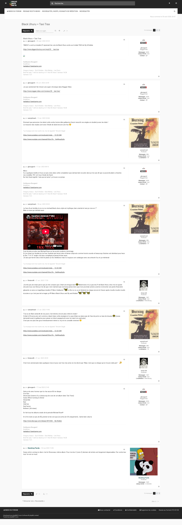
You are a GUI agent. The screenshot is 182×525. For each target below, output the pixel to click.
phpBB (14, 515)
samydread (144, 150)
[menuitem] (176, 3)
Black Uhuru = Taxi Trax (36, 24)
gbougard (144, 48)
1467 (147, 297)
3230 (147, 52)
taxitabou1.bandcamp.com (32, 66)
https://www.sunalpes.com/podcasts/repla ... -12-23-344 (42, 135)
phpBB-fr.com (14, 517)
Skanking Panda (143, 478)
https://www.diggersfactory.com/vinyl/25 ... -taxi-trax (41, 49)
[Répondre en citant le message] (124, 39)
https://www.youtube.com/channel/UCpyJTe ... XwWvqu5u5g (44, 139)
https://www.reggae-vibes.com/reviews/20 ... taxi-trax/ (41, 91)
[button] (159, 30)
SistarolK (144, 293)
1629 (147, 482)
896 (147, 154)
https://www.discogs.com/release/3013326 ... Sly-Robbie (42, 421)
